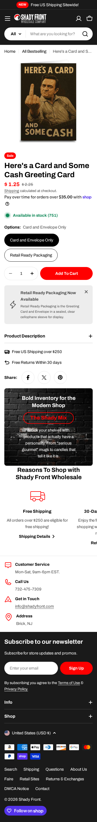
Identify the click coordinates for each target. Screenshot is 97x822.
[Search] (85, 34)
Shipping (11, 191)
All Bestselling (34, 51)
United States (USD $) (31, 733)
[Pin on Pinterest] (60, 377)
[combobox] (48, 33)
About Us (78, 769)
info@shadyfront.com (34, 606)
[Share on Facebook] (28, 377)
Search (10, 769)
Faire (8, 779)
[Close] (86, 292)
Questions (55, 769)
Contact (42, 789)
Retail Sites (29, 779)
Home (9, 51)
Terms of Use (69, 683)
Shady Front (29, 799)
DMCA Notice (16, 789)
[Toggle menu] (7, 18)
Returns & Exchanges (65, 779)
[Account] (78, 18)
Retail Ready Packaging (31, 255)
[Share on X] (44, 377)
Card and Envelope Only (31, 240)
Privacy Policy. (16, 689)
